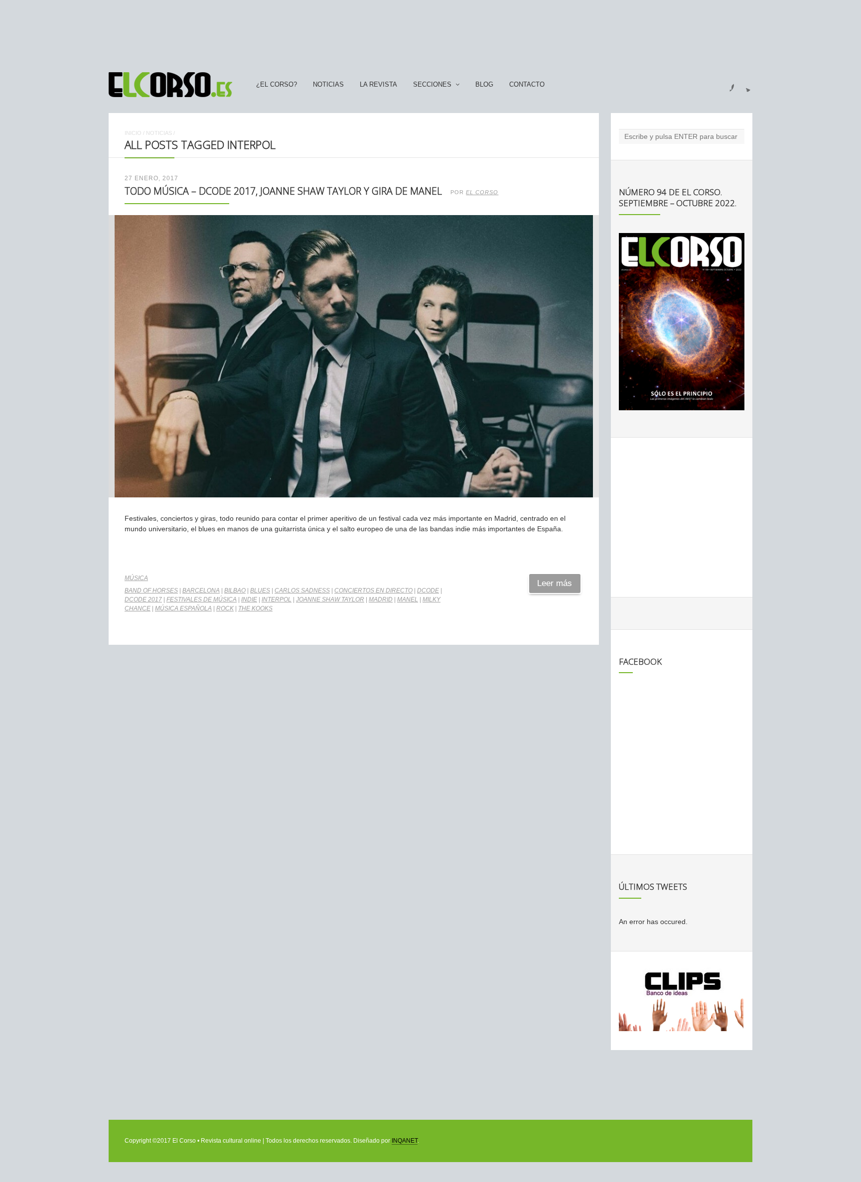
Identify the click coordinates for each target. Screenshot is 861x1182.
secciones (432, 84)
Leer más (554, 583)
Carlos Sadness (302, 590)
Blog (484, 84)
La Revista (378, 84)
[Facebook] (726, 85)
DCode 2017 (143, 599)
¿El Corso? (276, 84)
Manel (407, 599)
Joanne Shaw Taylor (330, 599)
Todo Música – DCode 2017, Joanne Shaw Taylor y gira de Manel (283, 191)
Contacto (527, 84)
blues (260, 590)
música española (183, 608)
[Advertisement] (430, 31)
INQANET (405, 1140)
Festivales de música (201, 599)
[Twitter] (744, 85)
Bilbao (235, 590)
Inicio (133, 133)
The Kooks (255, 608)
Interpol (276, 599)
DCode (428, 590)
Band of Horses (151, 590)
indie (249, 599)
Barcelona (201, 590)
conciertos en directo (373, 590)
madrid (381, 599)
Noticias (328, 84)
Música (136, 578)
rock (225, 608)
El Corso (482, 192)
